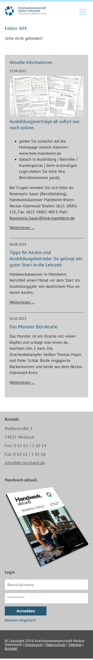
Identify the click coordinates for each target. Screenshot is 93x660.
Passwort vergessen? (20, 620)
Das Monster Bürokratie (33, 327)
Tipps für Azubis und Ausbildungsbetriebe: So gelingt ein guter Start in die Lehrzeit (46, 258)
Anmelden (25, 611)
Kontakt (11, 648)
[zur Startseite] (29, 11)
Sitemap (75, 644)
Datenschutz (56, 644)
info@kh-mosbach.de (25, 462)
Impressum (34, 644)
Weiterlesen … (22, 227)
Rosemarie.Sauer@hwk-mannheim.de (42, 218)
